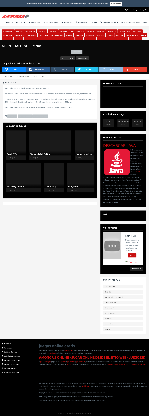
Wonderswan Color (77, 31)
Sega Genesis (47, 39)
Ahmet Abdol (109, 324)
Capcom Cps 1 (42, 31)
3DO (139, 39)
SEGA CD (143, 35)
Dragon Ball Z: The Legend (114, 297)
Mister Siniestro (110, 313)
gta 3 (69, 364)
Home (10, 22)
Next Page (136, 269)
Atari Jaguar (90, 31)
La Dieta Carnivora (10, 368)
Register (144, 10)
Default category (59, 39)
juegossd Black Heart (40, 116)
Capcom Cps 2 (53, 31)
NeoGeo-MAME (137, 31)
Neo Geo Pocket (8, 35)
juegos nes (71, 362)
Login (136, 10)
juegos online (68, 350)
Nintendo (110, 35)
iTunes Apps (101, 39)
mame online (12, 116)
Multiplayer (112, 39)
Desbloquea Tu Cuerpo (12, 360)
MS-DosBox (19, 31)
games (63, 362)
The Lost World (110, 286)
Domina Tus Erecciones (12, 364)
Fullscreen (83, 58)
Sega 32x (38, 39)
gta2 (41, 362)
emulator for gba (112, 364)
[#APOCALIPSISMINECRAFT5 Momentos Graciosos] (112, 245)
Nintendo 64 (90, 35)
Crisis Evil (108, 292)
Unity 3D (132, 39)
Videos (21, 22)
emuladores (52, 353)
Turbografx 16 (111, 31)
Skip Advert (76, 51)
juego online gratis (25, 116)
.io (122, 35)
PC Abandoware (8, 31)
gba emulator (80, 362)
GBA (117, 35)
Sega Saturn (29, 39)
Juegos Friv (67, 22)
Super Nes (69, 35)
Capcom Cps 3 (64, 31)
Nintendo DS (79, 35)
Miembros (7, 344)
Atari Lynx (100, 31)
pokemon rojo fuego (139, 364)
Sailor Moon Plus (110, 302)
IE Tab (138, 172)
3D (69, 39)
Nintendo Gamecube (57, 35)
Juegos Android (20, 35)
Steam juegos (123, 39)
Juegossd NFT (82, 22)
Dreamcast (18, 39)
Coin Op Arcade (30, 31)
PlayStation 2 (43, 35)
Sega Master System (132, 35)
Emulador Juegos (51, 22)
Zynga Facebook (90, 39)
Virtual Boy (100, 35)
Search (129, 10)
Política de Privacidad (11, 372)
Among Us (108, 318)
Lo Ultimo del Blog (10, 352)
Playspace (79, 39)
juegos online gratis (84, 413)
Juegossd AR (35, 22)
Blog (95, 22)
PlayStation (32, 35)
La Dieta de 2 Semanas (12, 356)
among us (47, 362)
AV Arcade (70, 413)
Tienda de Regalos (109, 22)
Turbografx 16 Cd (124, 31)
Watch (132, 255)
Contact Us (8, 348)
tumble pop (86, 386)
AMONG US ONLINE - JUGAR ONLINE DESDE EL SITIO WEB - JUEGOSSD (92, 357)
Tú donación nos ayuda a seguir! (135, 22)
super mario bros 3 (125, 364)
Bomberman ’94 (110, 308)
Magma (107, 329)
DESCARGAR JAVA (119, 145)
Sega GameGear (7, 39)
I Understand (116, 3)
